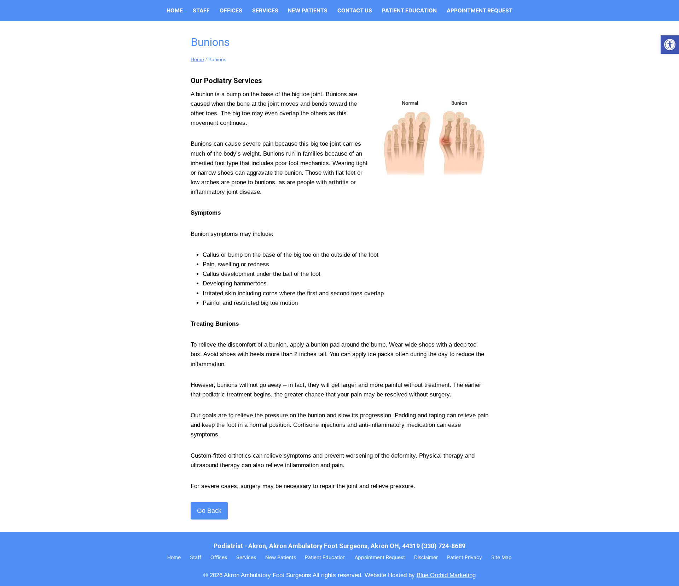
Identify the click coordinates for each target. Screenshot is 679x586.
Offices (231, 10)
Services (265, 10)
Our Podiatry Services (226, 80)
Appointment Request (479, 10)
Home (175, 10)
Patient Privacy (464, 557)
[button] (670, 44)
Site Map (501, 557)
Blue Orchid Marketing (446, 575)
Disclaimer (426, 557)
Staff (201, 10)
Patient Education (409, 10)
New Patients (307, 10)
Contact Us (354, 10)
